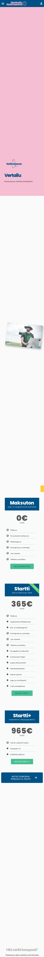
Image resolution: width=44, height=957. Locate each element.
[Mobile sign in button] (41, 3)
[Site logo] (17, 3)
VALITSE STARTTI (22, 693)
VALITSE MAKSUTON (22, 566)
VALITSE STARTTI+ (22, 761)
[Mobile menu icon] (2, 3)
